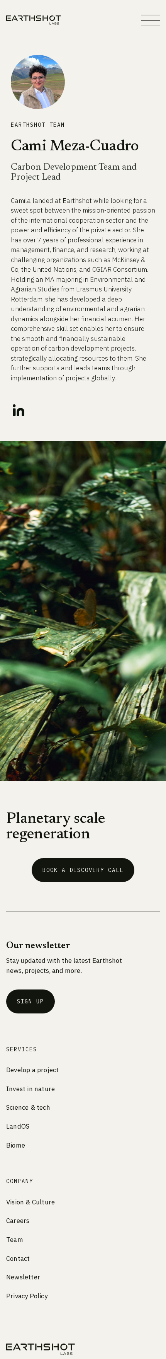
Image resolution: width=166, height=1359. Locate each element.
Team (14, 1239)
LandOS (17, 1126)
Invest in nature (30, 1089)
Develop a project (32, 1070)
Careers (17, 1220)
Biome (15, 1145)
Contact (18, 1258)
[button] (150, 20)
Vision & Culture (30, 1202)
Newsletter (23, 1277)
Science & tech (28, 1107)
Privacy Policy (26, 1296)
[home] (33, 20)
